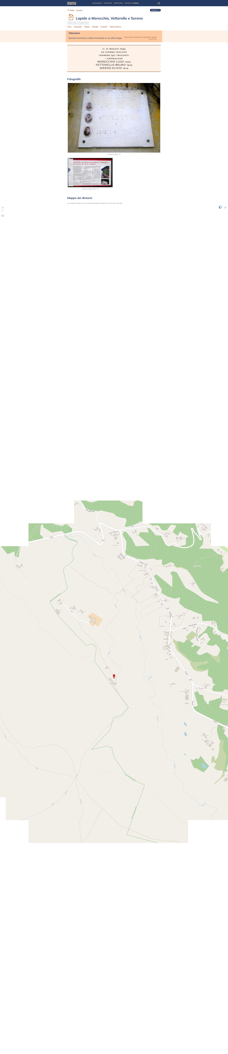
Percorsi (108, 3)
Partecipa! (119, 3)
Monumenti (97, 3)
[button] (120, 154)
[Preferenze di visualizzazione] (159, 3)
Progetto (132, 3)
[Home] (71, 3)
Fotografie (78, 27)
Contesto (103, 27)
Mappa (87, 27)
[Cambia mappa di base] (2, 215)
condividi (154, 10)
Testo (69, 27)
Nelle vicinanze (115, 27)
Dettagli (95, 27)
